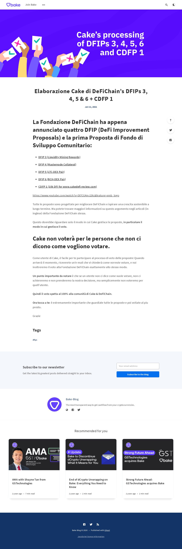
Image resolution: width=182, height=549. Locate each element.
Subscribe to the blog (137, 374)
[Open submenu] (43, 5)
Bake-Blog (72, 399)
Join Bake (30, 4)
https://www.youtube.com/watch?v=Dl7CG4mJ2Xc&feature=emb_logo (76, 195)
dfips (35, 340)
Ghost (107, 530)
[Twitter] (170, 130)
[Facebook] (170, 140)
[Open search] (166, 5)
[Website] (67, 410)
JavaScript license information (91, 536)
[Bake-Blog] (54, 404)
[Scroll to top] (170, 120)
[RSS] (98, 524)
